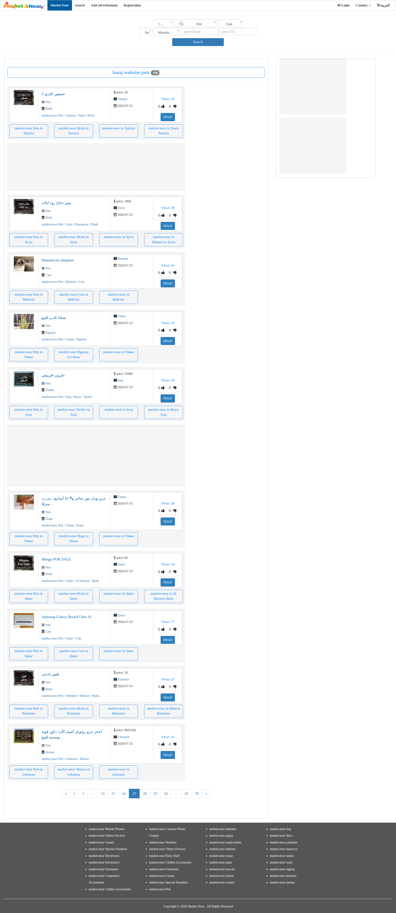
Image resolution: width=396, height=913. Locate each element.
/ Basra (76, 397)
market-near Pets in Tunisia (29, 130)
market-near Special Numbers (108, 849)
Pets (48, 102)
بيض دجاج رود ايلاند (56, 203)
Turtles (49, 390)
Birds (48, 108)
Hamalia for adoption (58, 260)
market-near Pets (52, 115)
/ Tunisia (69, 115)
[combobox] (163, 23)
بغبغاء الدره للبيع (54, 318)
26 (124, 794)
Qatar (121, 564)
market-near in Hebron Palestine (163, 711)
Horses (49, 752)
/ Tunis (80, 115)
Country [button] (362, 5)
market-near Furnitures (103, 869)
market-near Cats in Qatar (73, 653)
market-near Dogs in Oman (74, 538)
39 (197, 794)
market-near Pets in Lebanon (29, 771)
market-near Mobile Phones (107, 829)
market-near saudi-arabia (225, 842)
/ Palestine (70, 695)
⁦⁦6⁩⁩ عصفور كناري (53, 94)
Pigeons (50, 332)
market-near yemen (221, 882)
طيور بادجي (50, 674)
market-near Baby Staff (164, 856)
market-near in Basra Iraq (163, 412)
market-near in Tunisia (118, 128)
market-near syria (281, 862)
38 (186, 794)
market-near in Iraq (119, 410)
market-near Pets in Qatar (29, 596)
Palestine (123, 679)
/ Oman (68, 339)
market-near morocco (283, 849)
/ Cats (80, 281)
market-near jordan (221, 876)
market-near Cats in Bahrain (73, 297)
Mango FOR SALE (56, 559)
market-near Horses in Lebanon (74, 771)
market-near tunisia (282, 882)
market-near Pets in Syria (29, 239)
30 (166, 794)
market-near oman (221, 856)
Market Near (60, 5)
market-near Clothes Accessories (110, 889)
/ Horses (83, 759)
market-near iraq (280, 829)
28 (145, 794)
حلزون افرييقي (53, 375)
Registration (132, 5)
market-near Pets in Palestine (29, 711)
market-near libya (281, 835)
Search (80, 5)
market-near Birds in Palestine (74, 711)
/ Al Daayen (81, 581)
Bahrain (123, 258)
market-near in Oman (118, 352)
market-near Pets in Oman (29, 354)
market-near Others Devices (107, 835)
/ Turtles (86, 397)
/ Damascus (80, 224)
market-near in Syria (119, 237)
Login (345, 5)
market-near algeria (282, 869)
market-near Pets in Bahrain (29, 297)
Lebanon (123, 737)
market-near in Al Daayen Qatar (163, 596)
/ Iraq (67, 397)
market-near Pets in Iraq (29, 412)
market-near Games (101, 842)
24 (103, 794)
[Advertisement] (96, 167)
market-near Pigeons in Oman (74, 354)
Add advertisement (104, 5)
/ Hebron (83, 695)
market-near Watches (162, 842)
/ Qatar (68, 581)
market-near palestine (283, 842)
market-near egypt (221, 835)
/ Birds (89, 115)
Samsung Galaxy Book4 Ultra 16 (66, 617)
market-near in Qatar (119, 594)
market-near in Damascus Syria (163, 239)
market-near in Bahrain (118, 297)
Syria (121, 208)
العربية (385, 5)
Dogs (48, 518)
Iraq (120, 380)
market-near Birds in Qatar (74, 596)
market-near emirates (222, 829)
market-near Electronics (104, 856)
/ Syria (68, 224)
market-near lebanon (283, 876)
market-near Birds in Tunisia (74, 130)
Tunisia (122, 99)
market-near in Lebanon (118, 771)
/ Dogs (78, 525)
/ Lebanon (70, 759)
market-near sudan (282, 856)
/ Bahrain (69, 281)
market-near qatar (220, 862)
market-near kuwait (222, 869)
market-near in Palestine (118, 711)
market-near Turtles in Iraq (74, 412)
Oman (122, 316)
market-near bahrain (222, 849)
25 (113, 794)
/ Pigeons (80, 339)
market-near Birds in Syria (74, 239)
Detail (167, 117)
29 (155, 794)
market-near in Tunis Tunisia (163, 130)
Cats (48, 275)
